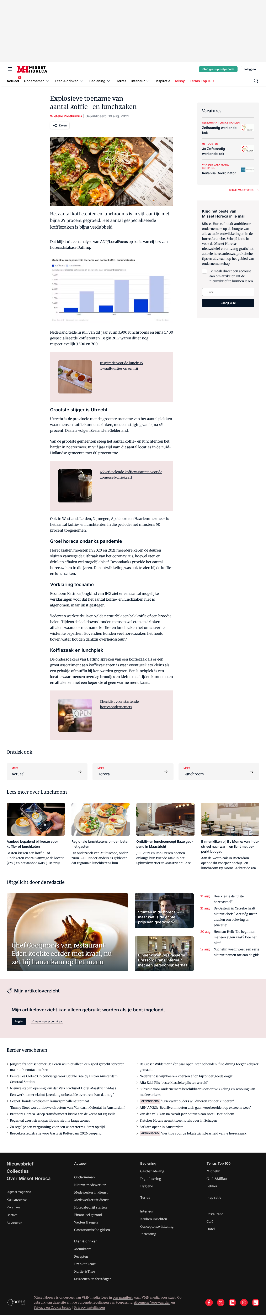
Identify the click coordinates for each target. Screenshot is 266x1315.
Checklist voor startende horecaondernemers (119, 704)
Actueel (80, 1163)
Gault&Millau (217, 1179)
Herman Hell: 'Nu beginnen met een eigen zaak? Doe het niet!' (235, 937)
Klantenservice (17, 1199)
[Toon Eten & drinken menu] (81, 81)
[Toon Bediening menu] (108, 81)
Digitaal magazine (19, 1192)
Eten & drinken (85, 1241)
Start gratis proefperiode (218, 69)
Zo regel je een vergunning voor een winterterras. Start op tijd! (58, 1127)
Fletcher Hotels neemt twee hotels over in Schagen (178, 1120)
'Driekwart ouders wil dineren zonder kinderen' (197, 1101)
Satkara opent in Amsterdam (161, 1127)
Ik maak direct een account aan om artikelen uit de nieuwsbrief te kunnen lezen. (231, 276)
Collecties (18, 1171)
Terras (145, 1197)
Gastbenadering (152, 1171)
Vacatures (13, 1207)
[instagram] (244, 1302)
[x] (220, 1302)
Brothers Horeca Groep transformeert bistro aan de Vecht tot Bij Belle (63, 1114)
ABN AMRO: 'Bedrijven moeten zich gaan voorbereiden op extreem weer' (195, 1108)
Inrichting (148, 1234)
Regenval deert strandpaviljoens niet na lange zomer (50, 1120)
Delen (63, 125)
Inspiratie (214, 1197)
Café (210, 1221)
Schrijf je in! (228, 302)
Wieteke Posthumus (66, 116)
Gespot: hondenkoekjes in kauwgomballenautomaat (49, 1101)
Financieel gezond (88, 1215)
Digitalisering (150, 1179)
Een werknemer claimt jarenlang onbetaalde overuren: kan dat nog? (62, 1095)
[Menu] (10, 69)
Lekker (212, 1186)
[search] (256, 80)
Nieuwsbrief (20, 1164)
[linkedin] (232, 1302)
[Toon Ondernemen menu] (47, 81)
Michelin (213, 1171)
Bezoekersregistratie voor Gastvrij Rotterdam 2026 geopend (55, 1133)
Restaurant (215, 1214)
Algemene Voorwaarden (152, 1302)
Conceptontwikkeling (157, 1226)
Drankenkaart (85, 1264)
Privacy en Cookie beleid (52, 1307)
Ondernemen (84, 1177)
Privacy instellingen (89, 1307)
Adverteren (14, 1222)
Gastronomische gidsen (92, 1230)
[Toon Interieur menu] (147, 81)
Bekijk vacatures (241, 190)
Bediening (148, 1163)
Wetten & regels (86, 1222)
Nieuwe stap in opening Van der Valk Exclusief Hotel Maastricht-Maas (63, 1088)
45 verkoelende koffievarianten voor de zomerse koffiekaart (131, 474)
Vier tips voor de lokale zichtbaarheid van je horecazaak (203, 1133)
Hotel (211, 1229)
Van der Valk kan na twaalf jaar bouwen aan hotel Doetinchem (187, 1114)
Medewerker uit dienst (91, 1200)
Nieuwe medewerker (90, 1185)
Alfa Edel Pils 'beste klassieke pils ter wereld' (174, 1083)
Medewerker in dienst (91, 1192)
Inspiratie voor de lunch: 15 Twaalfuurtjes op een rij (121, 365)
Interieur (147, 1211)
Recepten (81, 1256)
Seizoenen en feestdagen (93, 1279)
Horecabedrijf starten (90, 1207)
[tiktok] (255, 1302)
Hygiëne (146, 1186)
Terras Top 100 (219, 1163)
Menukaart (82, 1249)
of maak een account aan (47, 1021)
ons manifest (123, 1297)
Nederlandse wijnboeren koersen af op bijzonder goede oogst (186, 1076)
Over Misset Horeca (29, 1178)
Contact (12, 1215)
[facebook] (209, 1302)
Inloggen (250, 69)
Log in (19, 1021)
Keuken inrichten (153, 1219)
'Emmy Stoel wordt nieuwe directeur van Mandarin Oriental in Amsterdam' (67, 1108)
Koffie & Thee (84, 1271)
